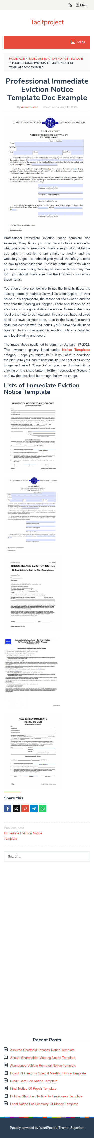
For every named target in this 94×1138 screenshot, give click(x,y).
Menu (83, 5)
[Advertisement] (41, 952)
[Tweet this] (16, 808)
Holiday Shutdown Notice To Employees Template (46, 1096)
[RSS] (70, 5)
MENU (81, 42)
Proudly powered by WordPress (32, 1127)
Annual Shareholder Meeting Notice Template (42, 1057)
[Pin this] (25, 808)
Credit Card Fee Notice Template (33, 1080)
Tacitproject (47, 22)
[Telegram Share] (34, 808)
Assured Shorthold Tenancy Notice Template (42, 1049)
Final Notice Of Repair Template (33, 1088)
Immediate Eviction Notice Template (23, 833)
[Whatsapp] (42, 808)
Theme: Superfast (71, 1127)
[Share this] (7, 808)
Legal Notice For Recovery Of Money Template (44, 1103)
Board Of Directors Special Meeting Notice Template (48, 1073)
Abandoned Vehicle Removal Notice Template (43, 1065)
